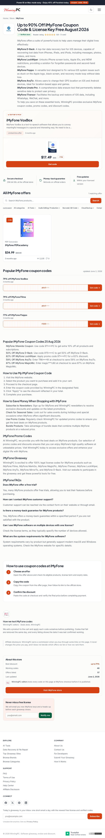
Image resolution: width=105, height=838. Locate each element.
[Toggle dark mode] (91, 9)
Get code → (95, 288)
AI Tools (31, 208)
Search (96, 200)
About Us (58, 745)
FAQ (5, 773)
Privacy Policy (9, 781)
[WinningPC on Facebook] (5, 803)
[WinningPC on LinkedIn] (26, 803)
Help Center (8, 785)
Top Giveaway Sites (12, 753)
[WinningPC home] (12, 9)
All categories (19, 208)
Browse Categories (11, 761)
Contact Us (59, 749)
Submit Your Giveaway (64, 757)
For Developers (61, 753)
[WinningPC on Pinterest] (19, 803)
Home (5, 18)
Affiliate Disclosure (11, 789)
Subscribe (95, 816)
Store (12, 18)
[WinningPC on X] (12, 803)
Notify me (45, 715)
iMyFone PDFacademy (16, 245)
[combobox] (49, 200)
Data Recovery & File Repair (15, 749)
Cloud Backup (87, 208)
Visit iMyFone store (52, 690)
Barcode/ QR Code (70, 208)
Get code (52, 164)
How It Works (60, 761)
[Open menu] (99, 9)
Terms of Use (9, 777)
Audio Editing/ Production (49, 208)
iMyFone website (23, 377)
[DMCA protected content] (95, 834)
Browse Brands (9, 757)
